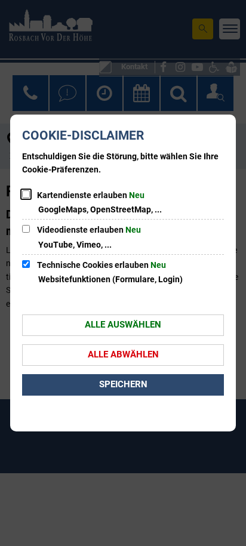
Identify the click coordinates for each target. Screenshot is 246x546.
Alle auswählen (123, 324)
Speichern (123, 384)
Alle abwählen (123, 354)
